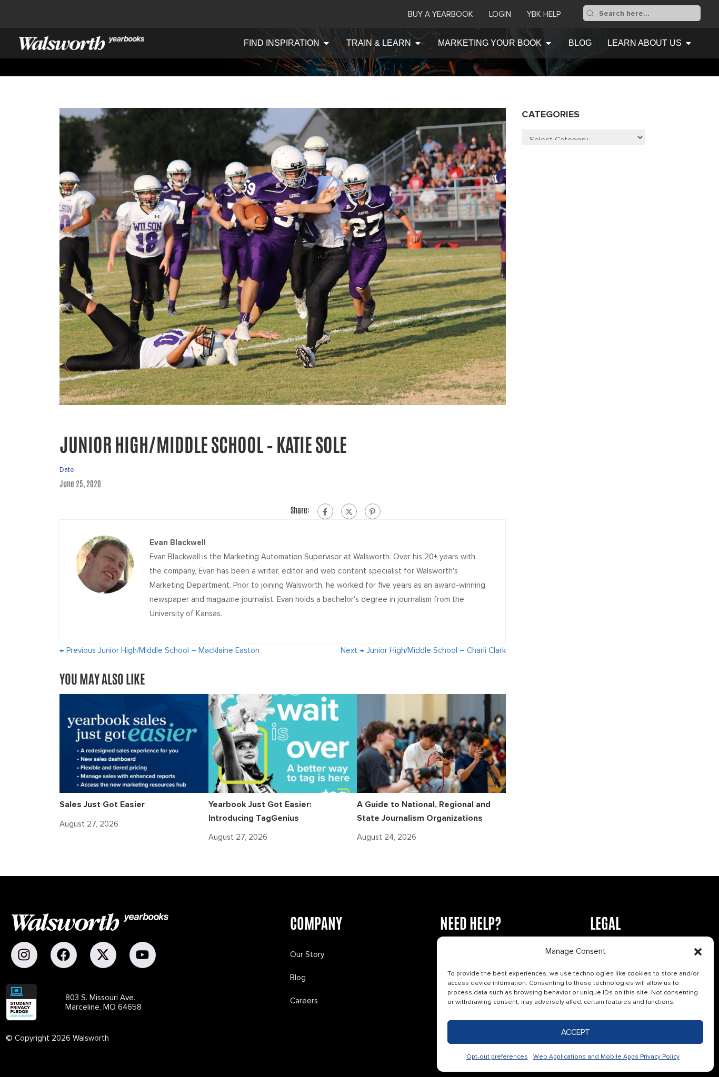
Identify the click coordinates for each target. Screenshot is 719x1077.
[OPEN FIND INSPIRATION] (326, 43)
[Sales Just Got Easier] (133, 743)
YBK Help (544, 14)
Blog (298, 977)
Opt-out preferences (497, 1057)
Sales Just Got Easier (102, 804)
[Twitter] (349, 511)
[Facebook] (325, 511)
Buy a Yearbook (440, 14)
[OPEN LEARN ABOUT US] (688, 43)
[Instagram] (24, 955)
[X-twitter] (103, 955)
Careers (304, 1000)
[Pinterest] (373, 511)
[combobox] (649, 13)
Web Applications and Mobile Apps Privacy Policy (606, 1057)
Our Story (307, 954)
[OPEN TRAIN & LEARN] (418, 43)
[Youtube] (142, 955)
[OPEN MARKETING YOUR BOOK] (548, 43)
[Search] (590, 13)
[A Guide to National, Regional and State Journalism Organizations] (431, 743)
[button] (698, 952)
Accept (575, 1032)
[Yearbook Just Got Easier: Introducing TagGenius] (282, 743)
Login (500, 14)
